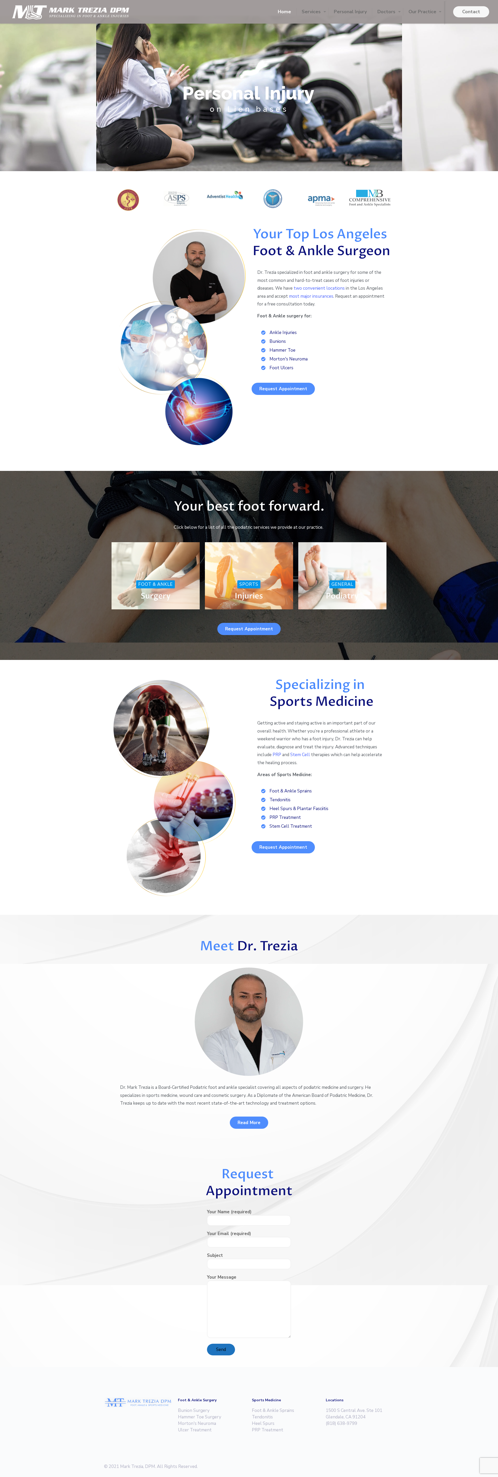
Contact (471, 12)
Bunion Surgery (194, 1410)
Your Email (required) (229, 1234)
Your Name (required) (229, 1212)
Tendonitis (262, 1417)
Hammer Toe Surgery (199, 1417)
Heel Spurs (263, 1423)
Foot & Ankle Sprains (273, 1410)
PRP (277, 755)
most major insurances (311, 296)
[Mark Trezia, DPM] (70, 11)
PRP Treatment (267, 1430)
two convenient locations (319, 288)
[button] (283, 389)
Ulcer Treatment (195, 1430)
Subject (215, 1255)
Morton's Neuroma (197, 1423)
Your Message (221, 1277)
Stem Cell (300, 755)
